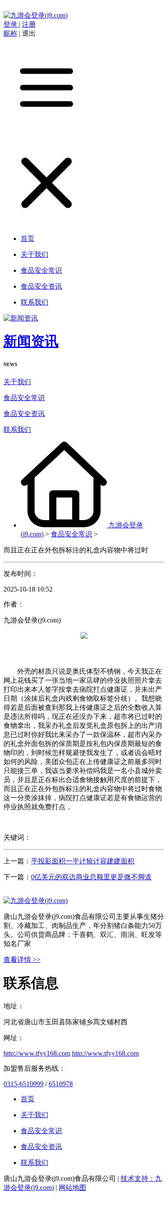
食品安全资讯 (24, 413)
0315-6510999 (23, 1084)
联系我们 (17, 429)
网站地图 (72, 1187)
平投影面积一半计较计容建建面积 (82, 861)
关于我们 (17, 381)
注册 (29, 24)
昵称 (10, 33)
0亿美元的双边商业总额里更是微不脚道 (91, 877)
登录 (11, 24)
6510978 (61, 1084)
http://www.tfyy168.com (36, 1053)
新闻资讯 (31, 341)
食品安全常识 (24, 397)
